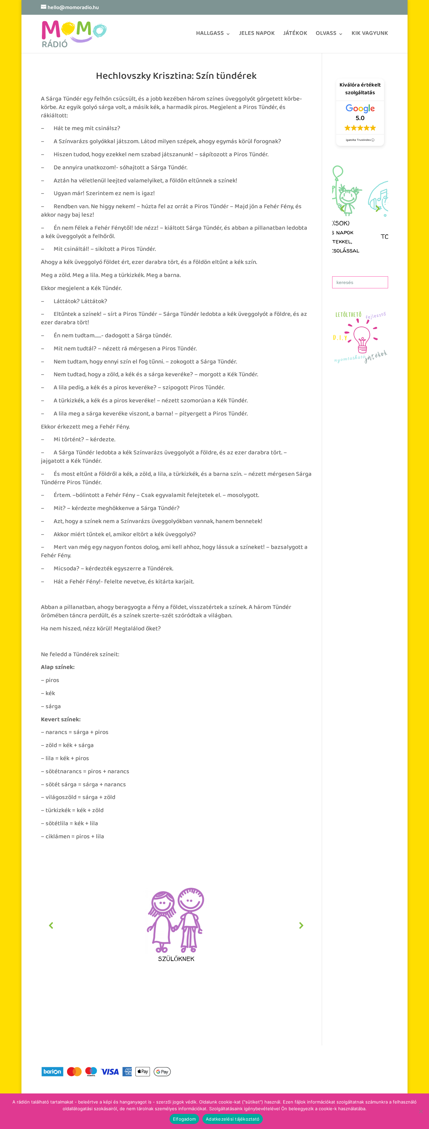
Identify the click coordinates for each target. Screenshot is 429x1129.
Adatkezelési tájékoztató (232, 1119)
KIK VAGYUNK (370, 36)
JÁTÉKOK (295, 36)
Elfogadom (184, 1119)
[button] (176, 925)
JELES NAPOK (257, 36)
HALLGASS (210, 36)
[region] (176, 925)
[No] (420, 1111)
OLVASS (326, 36)
